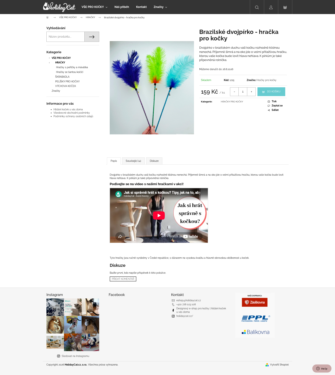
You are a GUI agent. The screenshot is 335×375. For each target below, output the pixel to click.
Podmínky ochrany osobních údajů (73, 116)
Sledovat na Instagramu (75, 356)
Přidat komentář (123, 279)
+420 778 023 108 (186, 304)
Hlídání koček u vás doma (68, 109)
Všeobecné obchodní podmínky (71, 112)
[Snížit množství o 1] (234, 91)
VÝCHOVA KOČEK (65, 86)
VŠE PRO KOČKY (61, 58)
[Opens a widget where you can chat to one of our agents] (321, 368)
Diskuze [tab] (154, 160)
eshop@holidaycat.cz (188, 300)
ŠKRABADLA (62, 76)
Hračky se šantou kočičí (69, 72)
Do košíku (273, 91)
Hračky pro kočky (266, 80)
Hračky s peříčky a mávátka (72, 67)
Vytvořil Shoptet (279, 364)
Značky (56, 90)
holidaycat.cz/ (184, 316)
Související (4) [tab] (133, 160)
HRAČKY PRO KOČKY (232, 101)
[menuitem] (94, 7)
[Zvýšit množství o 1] (251, 91)
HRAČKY (60, 62)
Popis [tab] (114, 160)
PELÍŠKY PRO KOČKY (67, 81)
